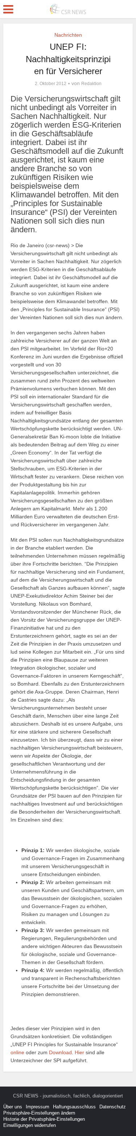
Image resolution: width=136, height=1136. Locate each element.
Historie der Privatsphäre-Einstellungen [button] (44, 1119)
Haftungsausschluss (74, 1106)
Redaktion (91, 83)
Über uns (12, 1106)
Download (60, 1052)
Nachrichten (68, 35)
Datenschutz (112, 1106)
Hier (79, 1052)
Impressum (37, 1106)
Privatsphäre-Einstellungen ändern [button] (39, 1113)
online (17, 1052)
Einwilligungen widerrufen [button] (29, 1125)
